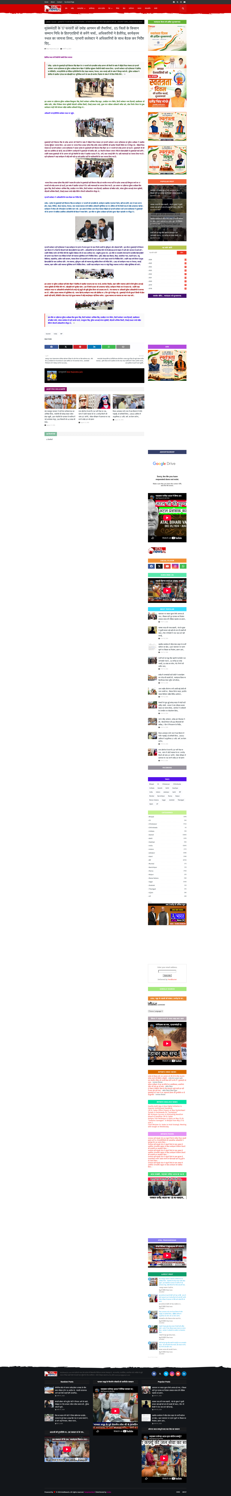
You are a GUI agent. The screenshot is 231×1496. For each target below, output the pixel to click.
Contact (59, 2)
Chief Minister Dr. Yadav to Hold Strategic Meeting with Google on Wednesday (167, 1126)
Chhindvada (177, 784)
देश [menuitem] (109, 8)
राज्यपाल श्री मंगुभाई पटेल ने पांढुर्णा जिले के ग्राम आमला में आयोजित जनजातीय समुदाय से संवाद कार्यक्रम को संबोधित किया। (165, 1165)
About (53, 2)
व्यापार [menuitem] (139, 8)
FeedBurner (172, 980)
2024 (167, 267)
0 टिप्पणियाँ (161, 1292)
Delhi (167, 788)
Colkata (151, 788)
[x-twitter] (177, 2)
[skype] (166, 1373)
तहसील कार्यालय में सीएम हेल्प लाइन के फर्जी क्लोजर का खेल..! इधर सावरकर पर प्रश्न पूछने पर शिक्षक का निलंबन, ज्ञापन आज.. (166, 220)
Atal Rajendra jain (53, 49)
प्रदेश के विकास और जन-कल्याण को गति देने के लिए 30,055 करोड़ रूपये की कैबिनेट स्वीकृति (166, 1077)
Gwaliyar (175, 788)
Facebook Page (69, 2)
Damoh (54, 22)
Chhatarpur (166, 784)
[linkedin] (184, 1373)
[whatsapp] (183, 566)
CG (158, 784)
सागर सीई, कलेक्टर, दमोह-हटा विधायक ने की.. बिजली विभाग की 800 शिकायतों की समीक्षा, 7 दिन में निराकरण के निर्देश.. (171, 722)
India (55, 334)
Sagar (164, 800)
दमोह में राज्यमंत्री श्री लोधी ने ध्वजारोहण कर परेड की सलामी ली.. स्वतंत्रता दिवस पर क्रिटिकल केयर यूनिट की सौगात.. (172, 677)
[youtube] (184, 2)
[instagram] (181, 2)
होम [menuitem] (66, 8)
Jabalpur (166, 792)
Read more (169, 1290)
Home (46, 2)
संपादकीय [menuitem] (148, 8)
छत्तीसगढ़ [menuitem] (91, 8)
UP (157, 804)
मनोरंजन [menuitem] (131, 8)
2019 (167, 285)
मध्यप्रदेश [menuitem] (80, 8)
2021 (167, 278)
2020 (167, 281)
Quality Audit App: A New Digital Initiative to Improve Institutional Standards (165, 1107)
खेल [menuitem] (124, 8)
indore (158, 792)
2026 (167, 259)
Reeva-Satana (154, 800)
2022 (167, 274)
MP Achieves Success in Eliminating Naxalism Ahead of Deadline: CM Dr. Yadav (165, 1115)
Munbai (151, 796)
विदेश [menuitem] (117, 8)
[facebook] (174, 2)
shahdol (171, 800)
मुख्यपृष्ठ (48, 22)
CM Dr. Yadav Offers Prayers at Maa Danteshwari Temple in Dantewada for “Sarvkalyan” (166, 1111)
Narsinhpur (161, 796)
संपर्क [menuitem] (155, 8)
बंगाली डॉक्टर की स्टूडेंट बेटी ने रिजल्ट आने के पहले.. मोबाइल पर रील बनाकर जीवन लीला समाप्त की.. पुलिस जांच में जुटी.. (72, 1404)
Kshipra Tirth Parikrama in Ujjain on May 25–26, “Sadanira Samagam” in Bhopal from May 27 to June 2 (166, 1120)
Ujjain (151, 804)
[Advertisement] (167, 401)
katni (174, 792)
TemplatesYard (89, 1492)
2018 (167, 288)
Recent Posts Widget (153, 1357)
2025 (167, 263)
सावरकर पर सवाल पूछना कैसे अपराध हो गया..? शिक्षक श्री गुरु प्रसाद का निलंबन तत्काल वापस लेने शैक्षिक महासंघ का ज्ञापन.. (166, 191)
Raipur (177, 796)
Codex (109, 1492)
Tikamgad (181, 800)
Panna (170, 796)
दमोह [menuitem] (72, 8)
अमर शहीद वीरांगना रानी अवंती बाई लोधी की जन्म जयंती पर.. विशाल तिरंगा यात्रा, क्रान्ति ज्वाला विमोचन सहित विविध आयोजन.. (172, 691)
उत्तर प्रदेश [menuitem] (101, 8)
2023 (167, 270)
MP (61, 334)
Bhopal (151, 784)
